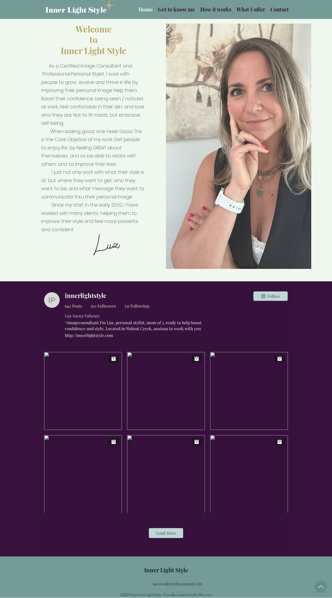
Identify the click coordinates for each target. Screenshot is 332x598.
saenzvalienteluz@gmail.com (177, 583)
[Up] (321, 587)
